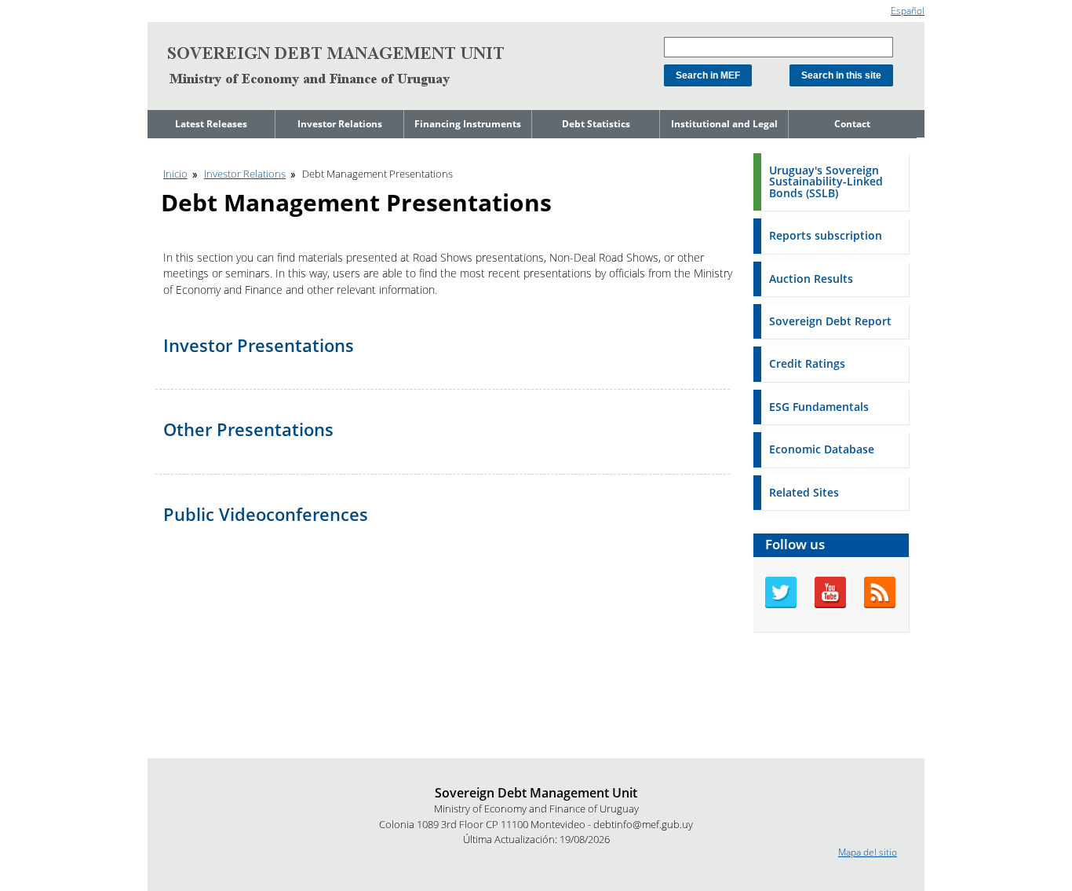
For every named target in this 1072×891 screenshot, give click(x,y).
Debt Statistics (596, 123)
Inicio (175, 174)
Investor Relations (339, 123)
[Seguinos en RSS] (879, 604)
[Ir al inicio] (335, 66)
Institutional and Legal (724, 123)
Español (907, 10)
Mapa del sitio (867, 852)
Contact (852, 123)
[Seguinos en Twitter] (781, 604)
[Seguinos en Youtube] (830, 604)
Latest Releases (211, 123)
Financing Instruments (467, 123)
